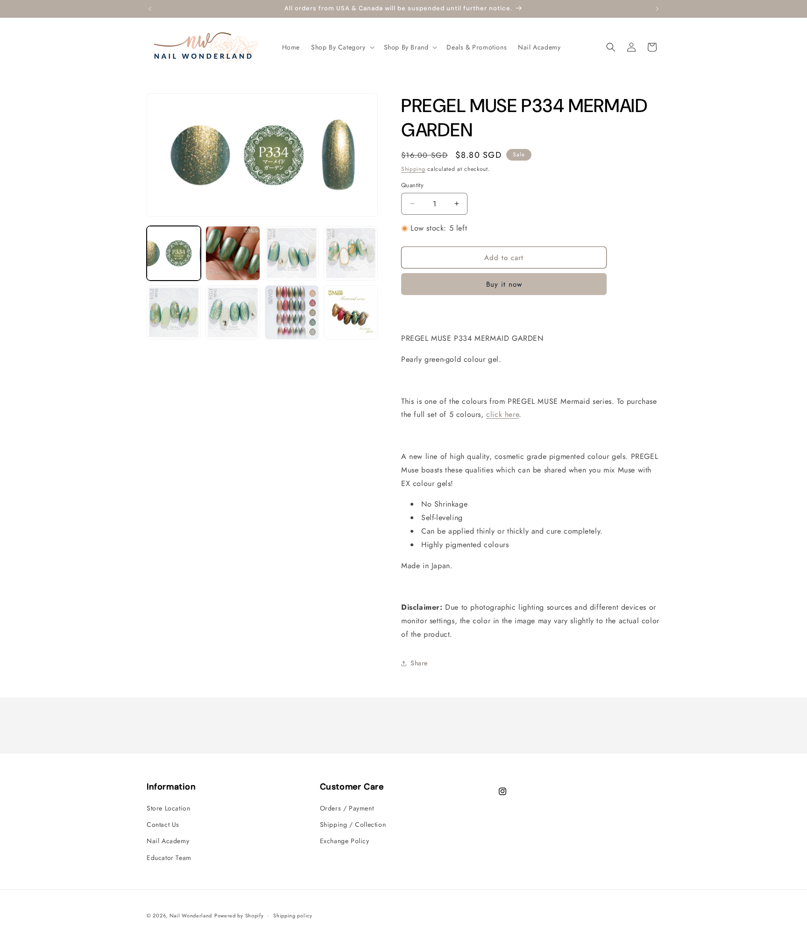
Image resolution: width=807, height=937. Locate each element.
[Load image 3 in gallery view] (292, 253)
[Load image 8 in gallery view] (351, 312)
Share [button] (419, 663)
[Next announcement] (657, 9)
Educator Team (169, 857)
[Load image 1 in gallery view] (174, 253)
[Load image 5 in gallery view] (174, 312)
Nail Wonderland (191, 915)
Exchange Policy (344, 840)
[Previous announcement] (150, 9)
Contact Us (163, 824)
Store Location (168, 808)
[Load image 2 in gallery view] (232, 253)
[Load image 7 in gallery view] (292, 312)
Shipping (413, 169)
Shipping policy (292, 915)
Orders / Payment (347, 808)
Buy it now (504, 284)
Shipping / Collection (353, 824)
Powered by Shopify (239, 915)
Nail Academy (168, 840)
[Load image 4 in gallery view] (351, 253)
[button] (341, 47)
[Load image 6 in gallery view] (232, 312)
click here (502, 414)
